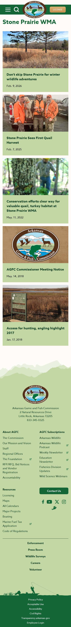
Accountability (11, 478)
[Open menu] (8, 9)
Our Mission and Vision (17, 443)
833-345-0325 (35, 420)
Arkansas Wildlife (50, 438)
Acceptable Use (35, 604)
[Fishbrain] (54, 507)
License (57, 9)
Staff (6, 449)
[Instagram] (64, 502)
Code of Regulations (15, 531)
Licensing (8, 496)
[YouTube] (49, 502)
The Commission (13, 438)
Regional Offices (13, 454)
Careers (35, 563)
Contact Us (54, 491)
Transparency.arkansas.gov (35, 618)
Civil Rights (35, 613)
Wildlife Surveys (35, 556)
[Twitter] (57, 501)
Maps (6, 501)
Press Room (35, 550)
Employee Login (35, 622)
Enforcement (35, 543)
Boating (7, 517)
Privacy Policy (35, 599)
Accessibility (35, 608)
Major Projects (11, 511)
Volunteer (35, 570)
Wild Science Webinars (53, 476)
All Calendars (11, 506)
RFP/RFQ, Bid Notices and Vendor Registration (16, 468)
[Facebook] (43, 502)
